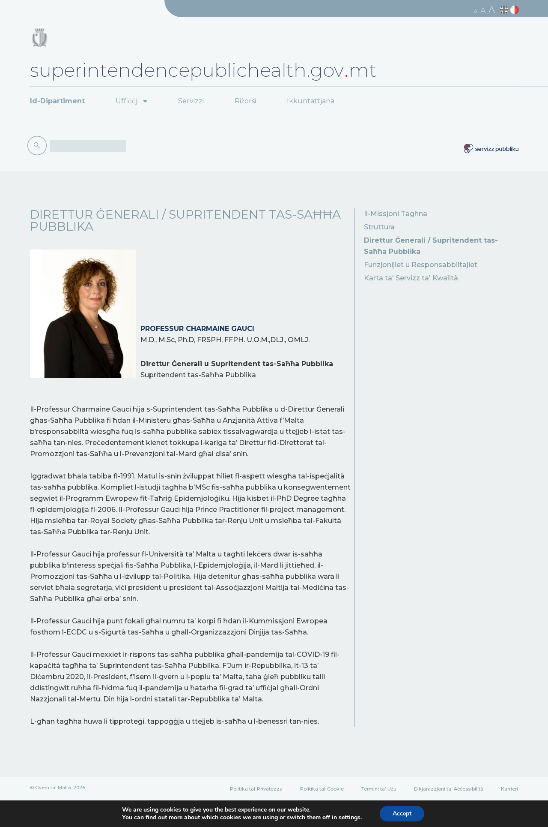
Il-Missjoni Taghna (395, 214)
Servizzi (191, 101)
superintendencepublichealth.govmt (203, 69)
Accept (402, 813)
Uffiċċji (127, 101)
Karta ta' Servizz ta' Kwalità (411, 278)
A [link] (476, 11)
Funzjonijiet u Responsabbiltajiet (420, 265)
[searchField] (88, 146)
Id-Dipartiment (57, 101)
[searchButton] (38, 145)
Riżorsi (245, 101)
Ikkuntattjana (310, 101)
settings (349, 817)
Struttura (379, 227)
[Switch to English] (505, 10)
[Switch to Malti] (515, 10)
